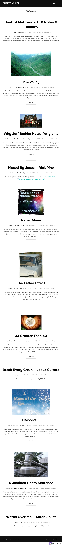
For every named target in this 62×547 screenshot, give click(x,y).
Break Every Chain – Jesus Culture (31, 370)
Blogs (22, 87)
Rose (14, 32)
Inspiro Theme (48, 539)
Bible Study (21, 32)
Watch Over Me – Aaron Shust (31, 517)
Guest (20, 139)
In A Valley (30, 82)
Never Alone (31, 220)
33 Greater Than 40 (31, 336)
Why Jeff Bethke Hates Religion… (31, 134)
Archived (17, 87)
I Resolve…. (31, 420)
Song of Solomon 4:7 (50, 177)
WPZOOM (56, 539)
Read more (32, 102)
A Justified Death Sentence (31, 483)
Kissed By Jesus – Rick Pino (31, 167)
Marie (10, 87)
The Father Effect (31, 283)
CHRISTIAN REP (11, 3)
